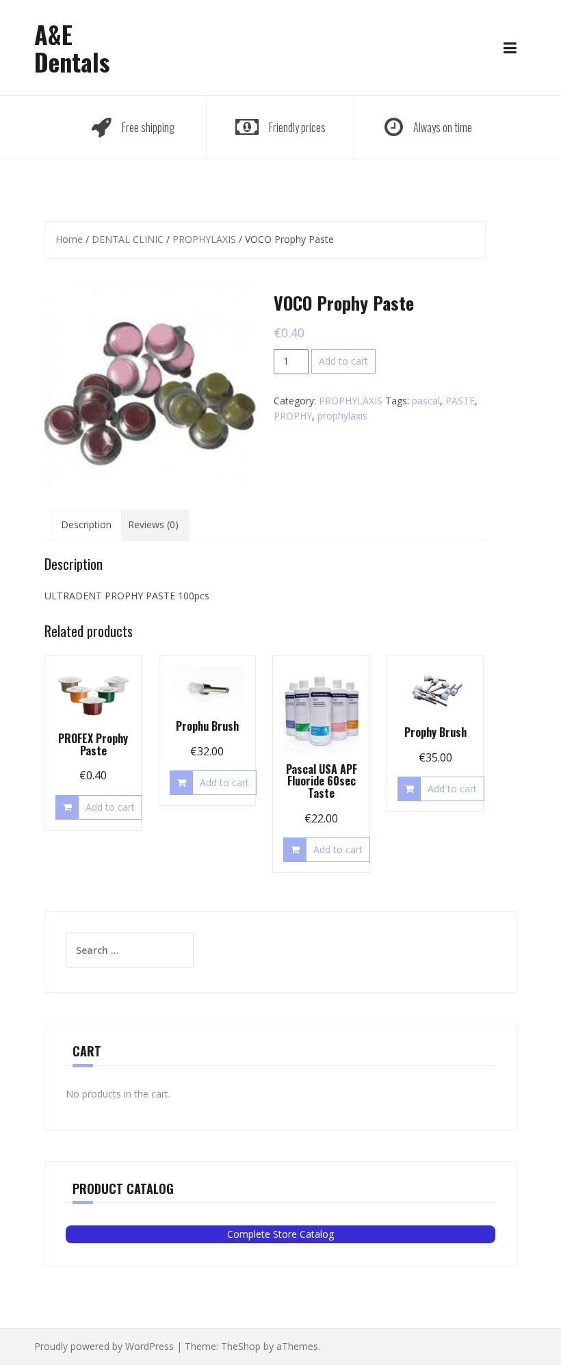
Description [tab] (86, 524)
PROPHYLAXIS (204, 239)
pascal (426, 400)
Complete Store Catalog (280, 1233)
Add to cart (343, 360)
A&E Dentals (71, 47)
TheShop (241, 1346)
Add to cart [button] (110, 807)
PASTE (460, 400)
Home (69, 239)
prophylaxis (342, 415)
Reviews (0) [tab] (153, 524)
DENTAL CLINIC (128, 239)
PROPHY (293, 415)
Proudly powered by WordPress (104, 1346)
